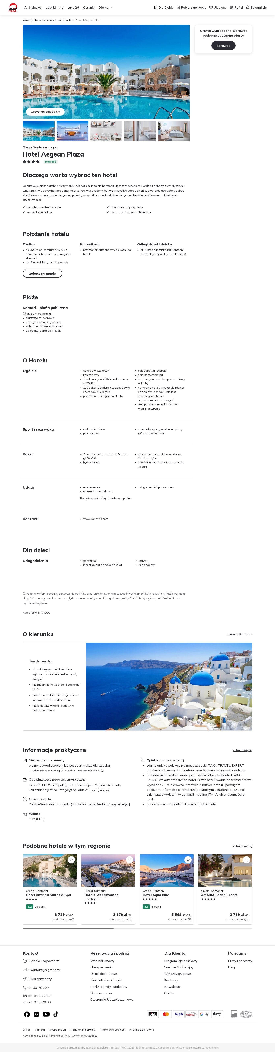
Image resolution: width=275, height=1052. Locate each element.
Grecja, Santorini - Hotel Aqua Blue (163, 856)
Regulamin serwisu (83, 1029)
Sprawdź (223, 46)
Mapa (52, 147)
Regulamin (211, 1047)
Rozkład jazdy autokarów (108, 987)
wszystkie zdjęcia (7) (45, 111)
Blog (231, 967)
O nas (27, 1029)
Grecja (58, 19)
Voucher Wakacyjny (179, 967)
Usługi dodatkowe (103, 974)
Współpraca (58, 1029)
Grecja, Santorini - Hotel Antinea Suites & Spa (48, 858)
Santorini (70, 19)
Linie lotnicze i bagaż (106, 980)
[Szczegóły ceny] (72, 919)
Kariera (40, 1029)
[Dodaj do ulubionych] (71, 859)
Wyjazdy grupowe (177, 974)
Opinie (169, 993)
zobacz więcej (242, 750)
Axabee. (91, 1035)
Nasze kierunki (44, 19)
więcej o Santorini (239, 634)
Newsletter (172, 987)
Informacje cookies (112, 1029)
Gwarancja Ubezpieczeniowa (112, 999)
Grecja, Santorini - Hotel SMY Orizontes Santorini (107, 858)
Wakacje (28, 19)
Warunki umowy (102, 961)
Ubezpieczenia (101, 967)
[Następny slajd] (252, 889)
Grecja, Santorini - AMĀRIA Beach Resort (225, 856)
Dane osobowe (101, 993)
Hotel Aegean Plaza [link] (89, 19)
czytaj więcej (32, 200)
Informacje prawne (141, 1029)
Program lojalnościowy (181, 961)
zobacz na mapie (42, 273)
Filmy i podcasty (240, 961)
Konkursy (171, 980)
